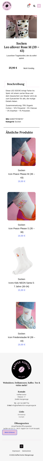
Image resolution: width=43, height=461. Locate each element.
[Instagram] (21, 446)
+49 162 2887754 (23, 403)
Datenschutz (26, 451)
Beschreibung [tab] (15, 84)
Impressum (16, 451)
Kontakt (21, 417)
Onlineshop (21, 414)
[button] (39, 6)
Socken (18, 122)
